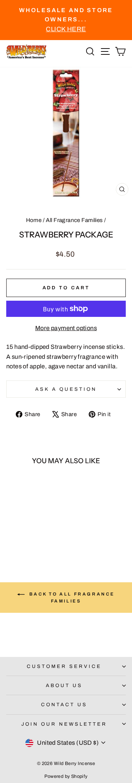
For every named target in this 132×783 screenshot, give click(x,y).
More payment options (66, 328)
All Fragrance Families (74, 220)
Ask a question (66, 389)
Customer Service (64, 666)
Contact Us (64, 704)
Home (34, 220)
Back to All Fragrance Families (71, 597)
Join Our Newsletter (64, 724)
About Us (64, 685)
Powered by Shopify (65, 776)
